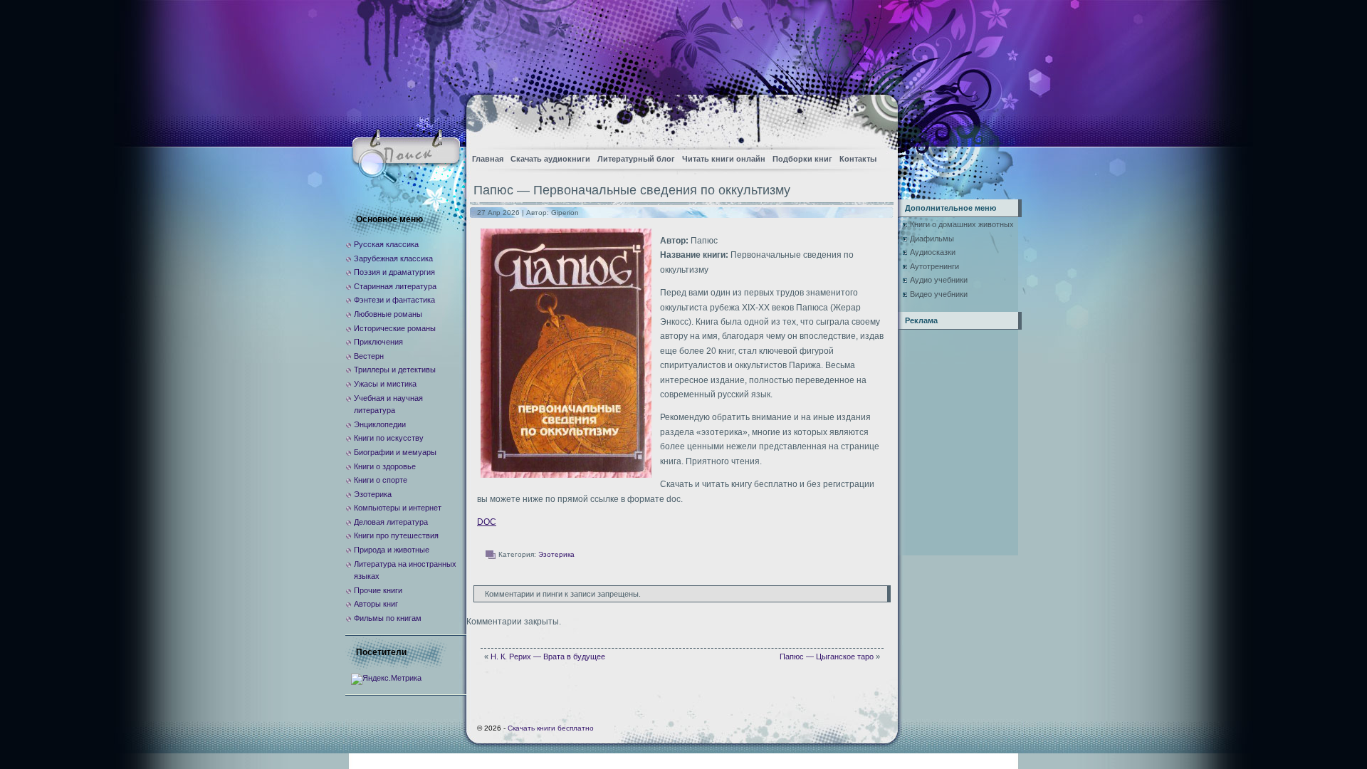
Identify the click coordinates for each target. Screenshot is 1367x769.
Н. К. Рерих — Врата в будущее (548, 656)
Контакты (857, 159)
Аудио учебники (939, 280)
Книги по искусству (389, 438)
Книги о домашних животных (962, 224)
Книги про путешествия (396, 535)
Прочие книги (378, 590)
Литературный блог (636, 159)
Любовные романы (388, 314)
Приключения (378, 342)
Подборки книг (802, 159)
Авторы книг (376, 604)
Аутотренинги (934, 266)
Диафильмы (932, 238)
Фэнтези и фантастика (394, 299)
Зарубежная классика (393, 258)
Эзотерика (556, 554)
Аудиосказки (932, 252)
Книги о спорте (380, 480)
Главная (487, 159)
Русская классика (386, 244)
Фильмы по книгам (387, 618)
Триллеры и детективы (395, 369)
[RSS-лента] (875, 118)
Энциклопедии (380, 424)
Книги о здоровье (385, 466)
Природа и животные (391, 549)
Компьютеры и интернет (397, 507)
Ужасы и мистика (385, 384)
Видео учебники (939, 294)
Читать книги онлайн (723, 159)
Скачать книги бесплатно (551, 728)
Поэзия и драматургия (394, 272)
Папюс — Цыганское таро (827, 656)
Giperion (565, 212)
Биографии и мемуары (395, 452)
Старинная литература (395, 286)
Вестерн (369, 356)
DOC (486, 522)
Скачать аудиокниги (550, 159)
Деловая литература (391, 522)
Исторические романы (395, 328)
